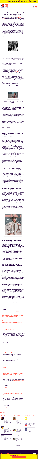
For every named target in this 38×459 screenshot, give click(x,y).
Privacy (11, 453)
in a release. (12, 36)
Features (4, 367)
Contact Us (16, 453)
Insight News (5, 345)
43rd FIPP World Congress (18, 380)
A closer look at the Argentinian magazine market (12, 322)
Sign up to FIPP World (19, 457)
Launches (2, 412)
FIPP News (5, 387)
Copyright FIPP (22, 453)
